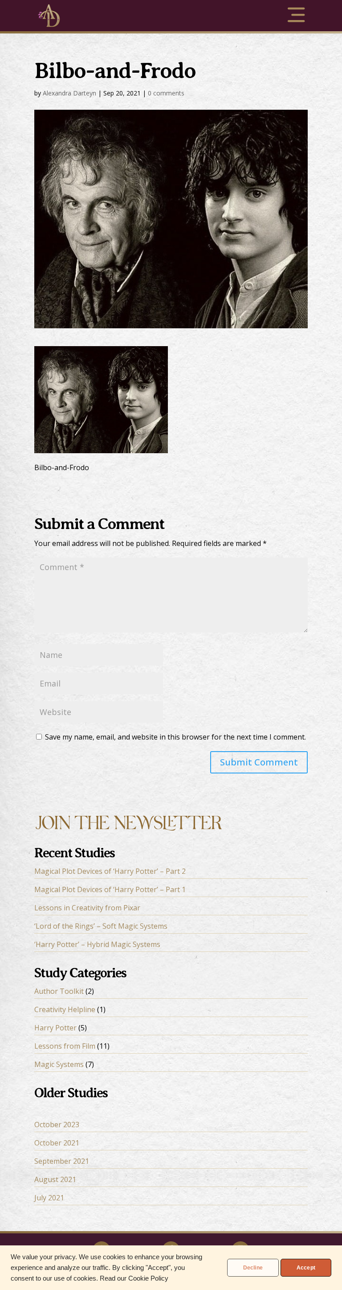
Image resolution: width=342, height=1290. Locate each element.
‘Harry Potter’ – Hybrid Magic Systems (97, 944)
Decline (253, 1268)
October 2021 (56, 1143)
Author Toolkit (59, 991)
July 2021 (49, 1198)
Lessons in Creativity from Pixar (87, 908)
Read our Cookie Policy (134, 1278)
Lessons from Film (64, 1046)
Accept (306, 1268)
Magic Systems (59, 1064)
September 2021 (61, 1161)
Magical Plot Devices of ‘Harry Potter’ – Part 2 (110, 871)
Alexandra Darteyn (69, 93)
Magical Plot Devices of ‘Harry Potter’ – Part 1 (110, 889)
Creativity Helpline (64, 1009)
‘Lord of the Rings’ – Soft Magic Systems (100, 926)
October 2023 (56, 1124)
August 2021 (55, 1179)
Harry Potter (55, 1028)
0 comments (166, 93)
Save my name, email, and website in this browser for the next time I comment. (175, 737)
